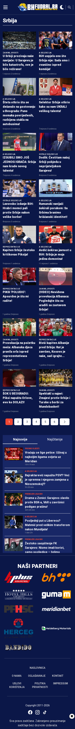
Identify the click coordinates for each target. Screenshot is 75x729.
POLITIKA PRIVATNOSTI (40, 685)
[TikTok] (45, 712)
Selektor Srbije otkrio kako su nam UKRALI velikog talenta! (54, 107)
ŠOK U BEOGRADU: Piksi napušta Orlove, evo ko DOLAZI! (18, 398)
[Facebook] (30, 712)
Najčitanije (55, 439)
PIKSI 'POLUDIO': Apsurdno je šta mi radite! (16, 296)
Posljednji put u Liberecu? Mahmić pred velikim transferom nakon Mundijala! (47, 525)
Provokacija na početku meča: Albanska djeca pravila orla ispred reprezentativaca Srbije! (19, 351)
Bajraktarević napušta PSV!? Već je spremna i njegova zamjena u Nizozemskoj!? (47, 480)
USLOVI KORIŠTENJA (17, 685)
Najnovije (20, 439)
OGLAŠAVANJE (37, 675)
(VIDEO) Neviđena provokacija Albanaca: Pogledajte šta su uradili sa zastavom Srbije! (54, 300)
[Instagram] (37, 712)
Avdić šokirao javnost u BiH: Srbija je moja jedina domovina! (55, 254)
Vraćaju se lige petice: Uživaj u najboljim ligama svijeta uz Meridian (46, 457)
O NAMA (16, 675)
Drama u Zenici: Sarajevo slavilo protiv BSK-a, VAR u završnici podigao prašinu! (47, 502)
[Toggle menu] (5, 7)
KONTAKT (57, 675)
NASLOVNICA (37, 667)
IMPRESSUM (60, 683)
